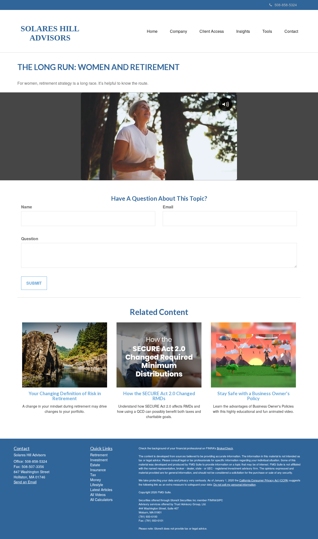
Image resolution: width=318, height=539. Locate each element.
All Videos (98, 494)
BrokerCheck (225, 448)
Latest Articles (101, 489)
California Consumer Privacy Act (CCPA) (263, 480)
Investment (99, 459)
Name (26, 207)
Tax (93, 474)
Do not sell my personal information (234, 484)
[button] (178, 31)
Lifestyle (96, 484)
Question (29, 238)
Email (168, 207)
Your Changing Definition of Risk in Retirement (65, 396)
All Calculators (101, 499)
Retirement (99, 454)
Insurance (98, 469)
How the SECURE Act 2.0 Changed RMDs (159, 396)
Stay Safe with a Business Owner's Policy (253, 396)
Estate (95, 464)
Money (95, 479)
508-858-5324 (286, 4)
